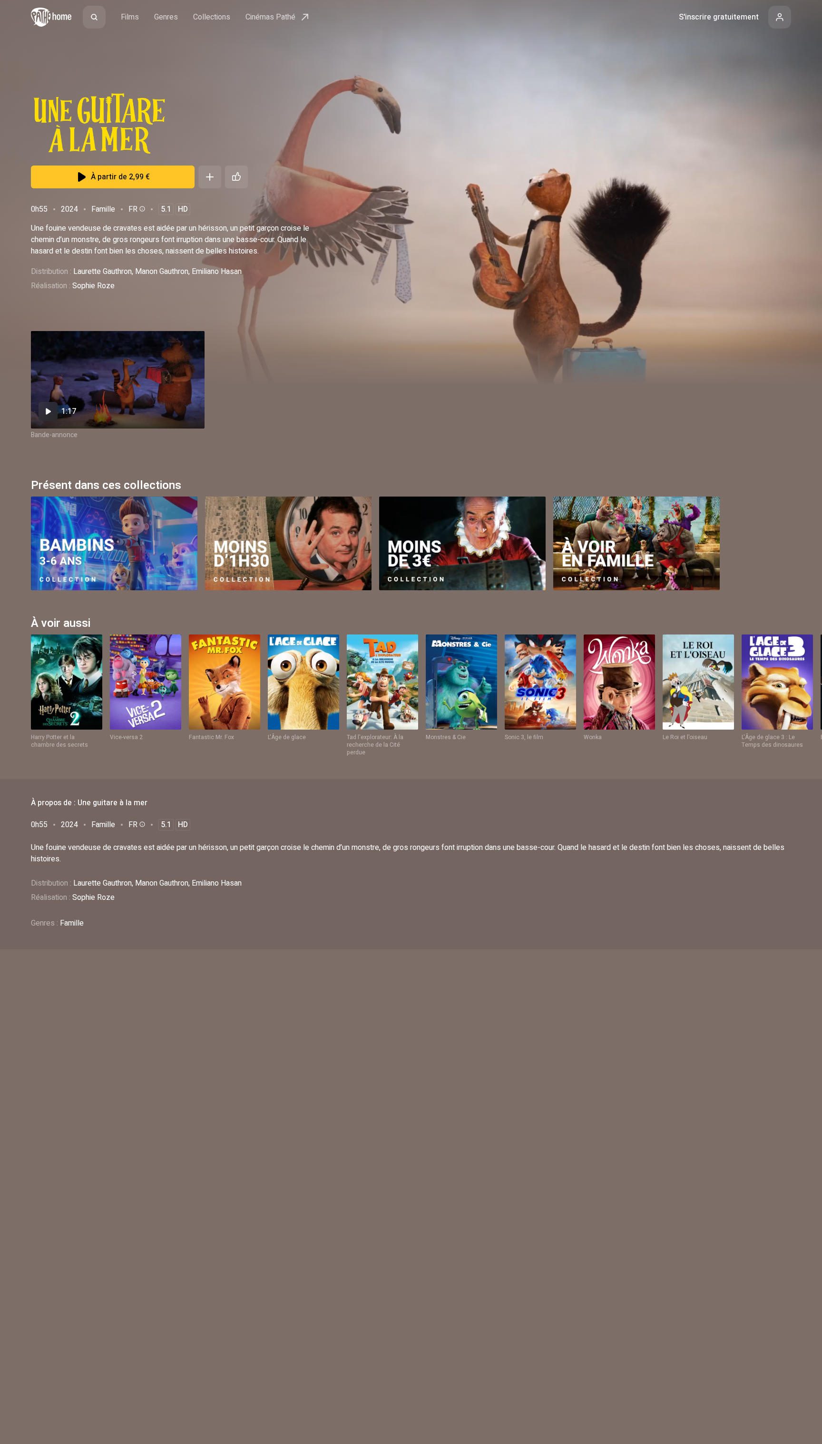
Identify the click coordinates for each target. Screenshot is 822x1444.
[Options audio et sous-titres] (141, 209)
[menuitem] (94, 17)
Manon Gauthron (161, 271)
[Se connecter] (779, 17)
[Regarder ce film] (118, 380)
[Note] (236, 177)
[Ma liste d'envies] (209, 177)
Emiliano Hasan (217, 271)
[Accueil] (51, 17)
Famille (103, 209)
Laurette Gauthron (102, 271)
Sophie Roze (93, 286)
